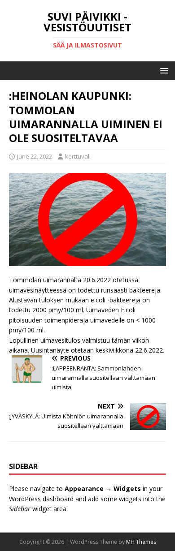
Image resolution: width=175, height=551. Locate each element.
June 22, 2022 (34, 156)
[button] (163, 70)
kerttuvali (78, 156)
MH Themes (141, 542)
